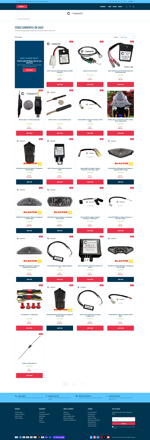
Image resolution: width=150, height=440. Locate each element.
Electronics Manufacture (69, 420)
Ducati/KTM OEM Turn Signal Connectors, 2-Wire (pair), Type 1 (120, 217)
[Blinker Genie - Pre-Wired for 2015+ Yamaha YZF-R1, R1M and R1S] (120, 104)
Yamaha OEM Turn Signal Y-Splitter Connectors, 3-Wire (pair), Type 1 (90, 169)
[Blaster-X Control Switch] (90, 55)
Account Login (18, 412)
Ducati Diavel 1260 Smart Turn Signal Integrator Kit (90, 315)
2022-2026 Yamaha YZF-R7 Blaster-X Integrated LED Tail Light (60, 315)
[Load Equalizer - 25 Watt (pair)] (29, 299)
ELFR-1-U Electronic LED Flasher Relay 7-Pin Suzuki (90, 266)
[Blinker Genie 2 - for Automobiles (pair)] (59, 104)
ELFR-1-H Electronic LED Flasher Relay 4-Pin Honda (60, 169)
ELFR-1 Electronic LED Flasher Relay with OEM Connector (60, 71)
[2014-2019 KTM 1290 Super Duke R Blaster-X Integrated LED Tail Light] (120, 152)
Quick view (29, 182)
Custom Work (67, 414)
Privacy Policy (91, 414)
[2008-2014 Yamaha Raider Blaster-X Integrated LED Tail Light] (29, 201)
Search (41, 420)
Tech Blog (41, 422)
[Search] (126, 6)
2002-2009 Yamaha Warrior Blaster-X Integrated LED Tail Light (29, 266)
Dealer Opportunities (69, 416)
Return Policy (91, 416)
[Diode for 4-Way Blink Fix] (29, 347)
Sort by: (116, 37)
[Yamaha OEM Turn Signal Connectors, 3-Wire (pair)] (90, 104)
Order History (18, 416)
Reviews (115, 6)
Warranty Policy (92, 426)
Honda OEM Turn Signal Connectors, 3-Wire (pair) (121, 315)
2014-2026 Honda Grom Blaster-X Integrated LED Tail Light (59, 217)
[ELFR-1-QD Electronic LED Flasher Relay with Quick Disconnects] (120, 55)
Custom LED (118, 437)
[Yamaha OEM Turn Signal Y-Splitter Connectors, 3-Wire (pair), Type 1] (90, 152)
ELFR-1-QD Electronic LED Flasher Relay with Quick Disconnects (120, 71)
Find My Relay (29, 70)
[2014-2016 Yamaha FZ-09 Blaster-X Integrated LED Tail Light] (120, 250)
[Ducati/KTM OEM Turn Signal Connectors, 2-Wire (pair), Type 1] (120, 201)
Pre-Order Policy (92, 412)
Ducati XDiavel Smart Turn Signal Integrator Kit (59, 266)
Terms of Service (92, 424)
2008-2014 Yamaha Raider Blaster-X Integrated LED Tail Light (29, 217)
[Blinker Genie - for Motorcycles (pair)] (29, 104)
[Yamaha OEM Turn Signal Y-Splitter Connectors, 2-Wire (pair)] (90, 201)
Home (16, 19)
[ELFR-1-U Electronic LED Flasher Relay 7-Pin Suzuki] (90, 250)
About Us (65, 412)
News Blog (42, 416)
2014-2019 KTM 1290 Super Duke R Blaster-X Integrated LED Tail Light (120, 169)
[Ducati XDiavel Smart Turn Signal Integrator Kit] (59, 250)
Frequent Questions (44, 414)
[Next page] (85, 384)
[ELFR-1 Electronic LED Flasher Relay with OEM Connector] (59, 55)
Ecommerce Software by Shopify (128, 437)
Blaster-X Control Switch (90, 71)
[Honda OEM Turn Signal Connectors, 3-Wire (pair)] (120, 299)
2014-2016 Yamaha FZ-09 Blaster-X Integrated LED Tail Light (120, 266)
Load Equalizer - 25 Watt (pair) (29, 314)
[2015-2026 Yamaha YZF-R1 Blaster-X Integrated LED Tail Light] (29, 152)
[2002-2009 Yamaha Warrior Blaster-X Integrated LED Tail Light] (29, 250)
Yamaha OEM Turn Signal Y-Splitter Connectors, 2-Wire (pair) (90, 217)
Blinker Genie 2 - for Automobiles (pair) (60, 119)
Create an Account (20, 414)
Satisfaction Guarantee (94, 420)
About (109, 6)
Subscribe (123, 423)
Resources (102, 6)
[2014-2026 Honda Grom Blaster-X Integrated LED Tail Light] (59, 201)
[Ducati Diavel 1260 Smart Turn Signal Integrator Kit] (90, 299)
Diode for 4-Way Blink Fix (29, 363)
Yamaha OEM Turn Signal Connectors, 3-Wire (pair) (90, 120)
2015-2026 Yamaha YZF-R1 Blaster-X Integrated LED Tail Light (29, 169)
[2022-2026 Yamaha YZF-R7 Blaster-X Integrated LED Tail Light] (59, 299)
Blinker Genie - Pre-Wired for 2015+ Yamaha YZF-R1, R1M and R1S (120, 120)
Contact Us (42, 412)
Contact (120, 6)
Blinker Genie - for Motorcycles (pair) (29, 119)
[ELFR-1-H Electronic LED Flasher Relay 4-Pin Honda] (59, 152)
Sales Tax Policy (92, 418)
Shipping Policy (92, 422)
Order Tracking (19, 418)
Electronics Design (68, 418)
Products (21, 6)
